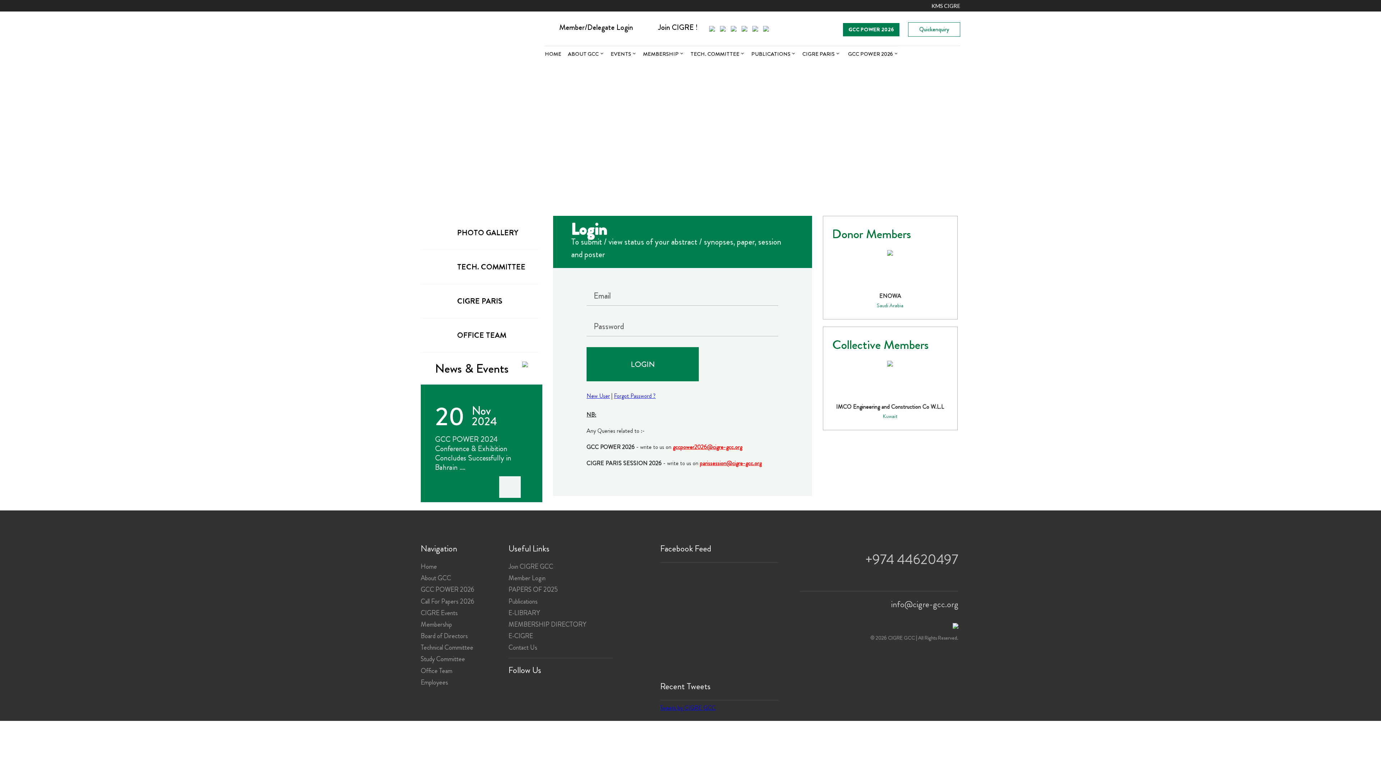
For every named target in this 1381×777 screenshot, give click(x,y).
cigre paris (479, 301)
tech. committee (491, 267)
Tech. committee (714, 54)
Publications (770, 54)
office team (481, 335)
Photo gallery (487, 232)
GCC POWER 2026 (871, 29)
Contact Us (523, 647)
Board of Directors (444, 636)
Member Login (527, 578)
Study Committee (443, 659)
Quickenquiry (934, 29)
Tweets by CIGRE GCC (688, 708)
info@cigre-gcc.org (924, 604)
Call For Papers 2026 (447, 601)
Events (621, 54)
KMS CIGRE (945, 6)
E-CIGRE (521, 636)
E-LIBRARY (524, 613)
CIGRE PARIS (818, 54)
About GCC (583, 54)
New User (598, 396)
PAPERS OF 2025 (533, 589)
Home (553, 54)
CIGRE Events (439, 613)
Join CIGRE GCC (531, 566)
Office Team (436, 671)
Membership (661, 54)
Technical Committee (447, 647)
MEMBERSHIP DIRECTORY (547, 624)
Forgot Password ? (635, 396)
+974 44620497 (911, 559)
